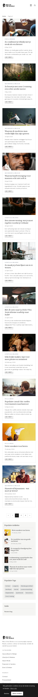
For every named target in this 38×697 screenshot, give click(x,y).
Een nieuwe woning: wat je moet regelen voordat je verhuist (19, 221)
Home (4, 16)
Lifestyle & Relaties (8, 657)
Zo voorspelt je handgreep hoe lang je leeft (21, 549)
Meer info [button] (13, 688)
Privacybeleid (6, 680)
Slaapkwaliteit (9, 593)
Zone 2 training (9, 596)
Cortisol (7, 586)
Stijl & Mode (6, 661)
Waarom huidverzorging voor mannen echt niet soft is (18, 177)
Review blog (8, 611)
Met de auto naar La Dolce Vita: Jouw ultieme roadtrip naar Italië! (18, 312)
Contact (5, 676)
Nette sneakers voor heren (16, 446)
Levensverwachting (26, 589)
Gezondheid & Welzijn (9, 654)
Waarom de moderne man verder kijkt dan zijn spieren (17, 132)
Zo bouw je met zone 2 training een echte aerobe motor (18, 87)
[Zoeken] (35, 5)
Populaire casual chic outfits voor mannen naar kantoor (17, 402)
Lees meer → (9, 57)
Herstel (16, 589)
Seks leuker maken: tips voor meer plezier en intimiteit (17, 358)
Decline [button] (6, 693)
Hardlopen (8, 589)
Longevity (15, 586)
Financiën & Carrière (8, 664)
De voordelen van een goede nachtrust (20, 540)
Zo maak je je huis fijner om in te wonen (19, 266)
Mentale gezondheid (27, 586)
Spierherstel (19, 593)
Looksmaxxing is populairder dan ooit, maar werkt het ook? (20, 558)
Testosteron (29, 593)
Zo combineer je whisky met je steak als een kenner (18, 43)
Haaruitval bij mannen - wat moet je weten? (17, 489)
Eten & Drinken (7, 667)
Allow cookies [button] (17, 693)
